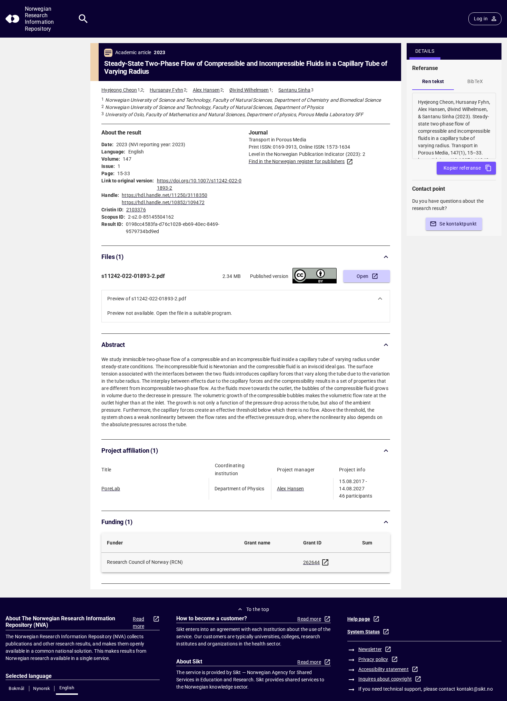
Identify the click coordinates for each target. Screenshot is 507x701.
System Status (363, 631)
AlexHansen (290, 488)
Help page (358, 619)
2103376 (136, 209)
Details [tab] (425, 51)
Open (363, 276)
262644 (311, 562)
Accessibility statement (383, 669)
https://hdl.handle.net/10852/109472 (163, 202)
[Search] (83, 19)
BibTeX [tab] (475, 81)
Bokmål (16, 688)
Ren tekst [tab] (433, 81)
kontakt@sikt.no (475, 689)
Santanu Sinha (294, 90)
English (66, 687)
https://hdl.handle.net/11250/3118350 (164, 195)
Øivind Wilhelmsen (249, 90)
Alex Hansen (206, 90)
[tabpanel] (454, 126)
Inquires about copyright (385, 679)
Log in (481, 18)
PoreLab (110, 488)
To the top (257, 609)
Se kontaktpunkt (458, 224)
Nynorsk (41, 688)
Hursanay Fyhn (166, 90)
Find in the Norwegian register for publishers (297, 161)
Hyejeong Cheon (119, 90)
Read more (138, 622)
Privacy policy (373, 659)
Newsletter (370, 649)
